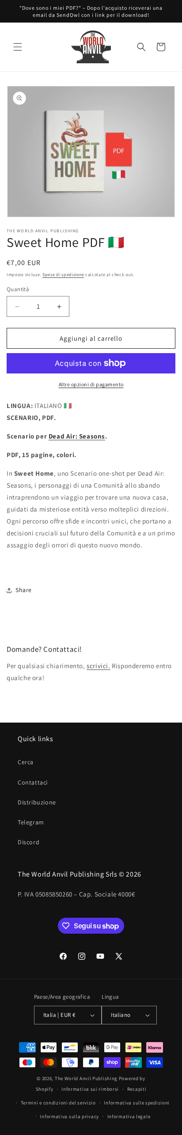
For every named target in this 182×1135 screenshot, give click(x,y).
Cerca (26, 762)
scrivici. (98, 666)
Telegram (31, 822)
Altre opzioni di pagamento (91, 384)
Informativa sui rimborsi (90, 1089)
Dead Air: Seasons (77, 436)
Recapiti (137, 1089)
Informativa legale (129, 1116)
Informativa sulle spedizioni (137, 1103)
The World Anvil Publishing (86, 1078)
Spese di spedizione (63, 274)
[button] (17, 47)
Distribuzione (37, 802)
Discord (28, 842)
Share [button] (23, 590)
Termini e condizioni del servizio (58, 1103)
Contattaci (33, 782)
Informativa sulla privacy (69, 1116)
